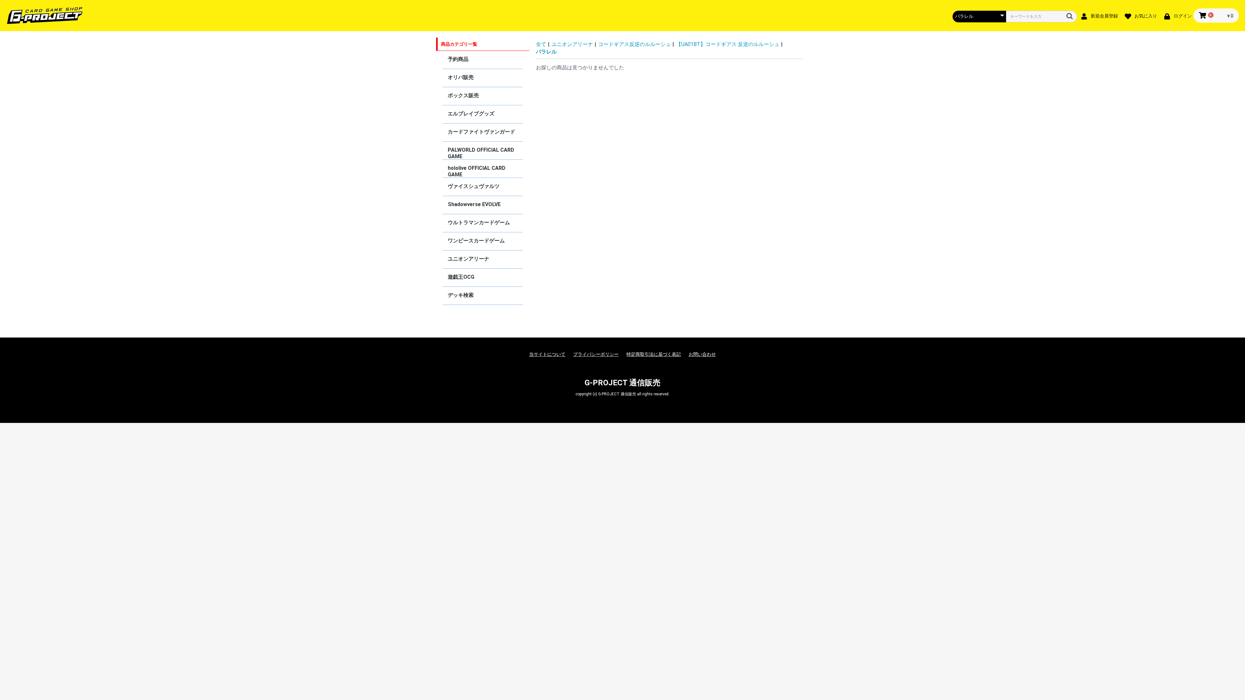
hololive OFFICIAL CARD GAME (476, 171)
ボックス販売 (463, 95)
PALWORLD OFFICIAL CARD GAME (481, 153)
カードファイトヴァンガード (481, 132)
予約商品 (458, 59)
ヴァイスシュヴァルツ (474, 186)
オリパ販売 (461, 77)
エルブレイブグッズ (471, 114)
